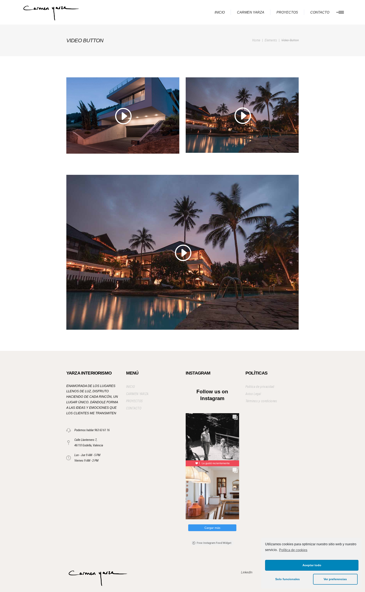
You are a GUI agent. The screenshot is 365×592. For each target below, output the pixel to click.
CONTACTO (134, 408)
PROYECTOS (134, 401)
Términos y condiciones (261, 401)
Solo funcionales (287, 579)
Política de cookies (293, 550)
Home (256, 40)
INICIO (130, 387)
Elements (271, 40)
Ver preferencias (335, 579)
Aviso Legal (253, 394)
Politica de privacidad (259, 387)
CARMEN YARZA (137, 394)
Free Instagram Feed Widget (214, 542)
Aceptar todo (311, 565)
